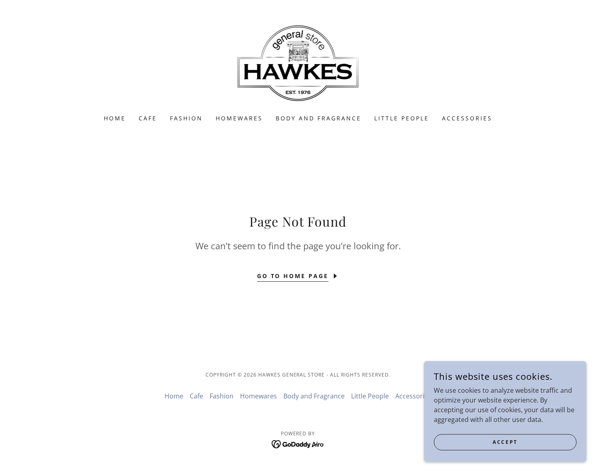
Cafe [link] (148, 118)
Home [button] (174, 396)
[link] (298, 62)
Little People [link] (401, 118)
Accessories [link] (467, 118)
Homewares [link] (239, 118)
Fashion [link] (186, 118)
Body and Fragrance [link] (318, 118)
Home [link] (115, 118)
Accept (505, 442)
